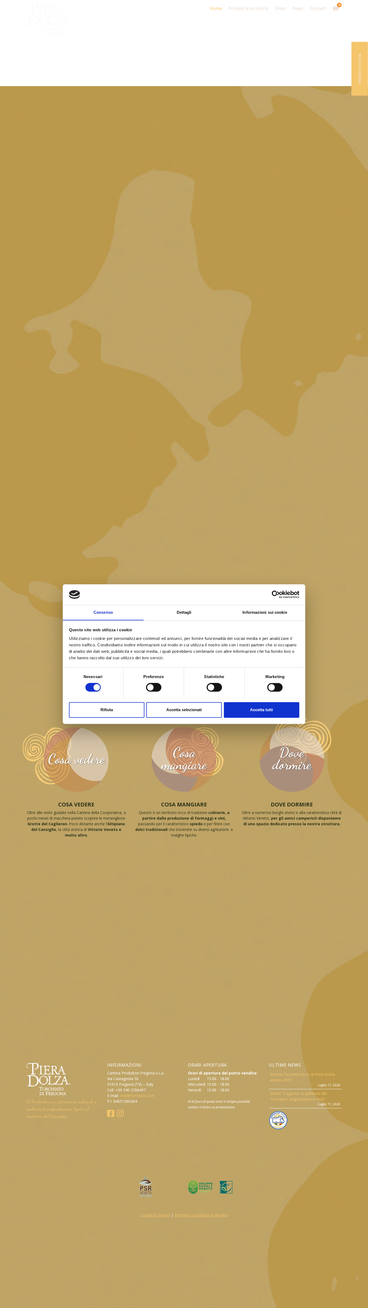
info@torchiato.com (137, 1095)
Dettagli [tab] (184, 612)
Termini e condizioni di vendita (201, 1215)
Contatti (318, 8)
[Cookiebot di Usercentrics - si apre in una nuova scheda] (275, 594)
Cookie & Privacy (155, 1215)
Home (216, 8)
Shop (280, 8)
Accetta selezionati (184, 709)
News (297, 8)
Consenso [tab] (103, 612)
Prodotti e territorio (248, 8)
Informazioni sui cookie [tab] (264, 612)
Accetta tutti (261, 709)
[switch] (153, 687)
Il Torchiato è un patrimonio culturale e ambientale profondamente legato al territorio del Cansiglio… (61, 1108)
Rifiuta (106, 709)
